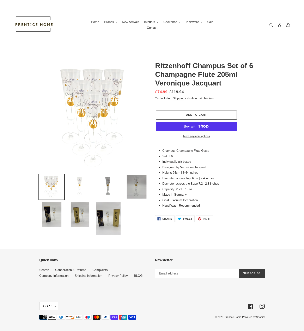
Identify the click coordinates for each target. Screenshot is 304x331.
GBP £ (47, 306)
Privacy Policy (118, 275)
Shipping (178, 98)
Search (44, 270)
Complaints (100, 270)
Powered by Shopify (253, 317)
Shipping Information (88, 275)
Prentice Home (233, 317)
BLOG (138, 275)
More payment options (196, 136)
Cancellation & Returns (70, 270)
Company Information (53, 275)
